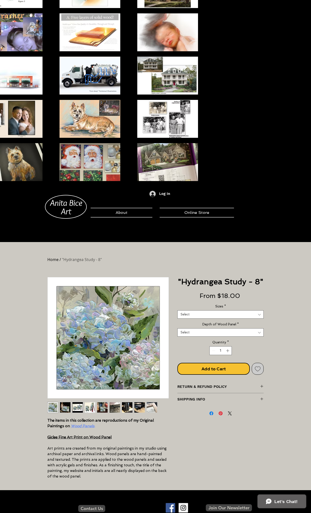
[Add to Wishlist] (258, 369)
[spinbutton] (220, 351)
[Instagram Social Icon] (183, 508)
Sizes (220, 306)
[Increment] (228, 351)
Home (53, 259)
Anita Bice (66, 202)
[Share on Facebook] (211, 413)
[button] (229, 507)
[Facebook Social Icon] (170, 508)
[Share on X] (230, 413)
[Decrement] (213, 351)
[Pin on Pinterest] (221, 413)
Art (66, 211)
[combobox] (220, 314)
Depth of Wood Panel (220, 324)
